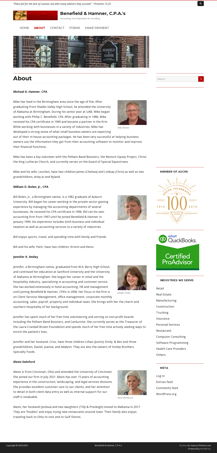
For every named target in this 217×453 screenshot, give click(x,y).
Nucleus (183, 445)
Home (24, 28)
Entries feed (164, 382)
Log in (160, 376)
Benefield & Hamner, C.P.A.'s (92, 13)
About (39, 28)
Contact (57, 28)
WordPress (205, 448)
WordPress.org (166, 394)
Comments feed (167, 388)
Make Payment (97, 28)
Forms (74, 28)
